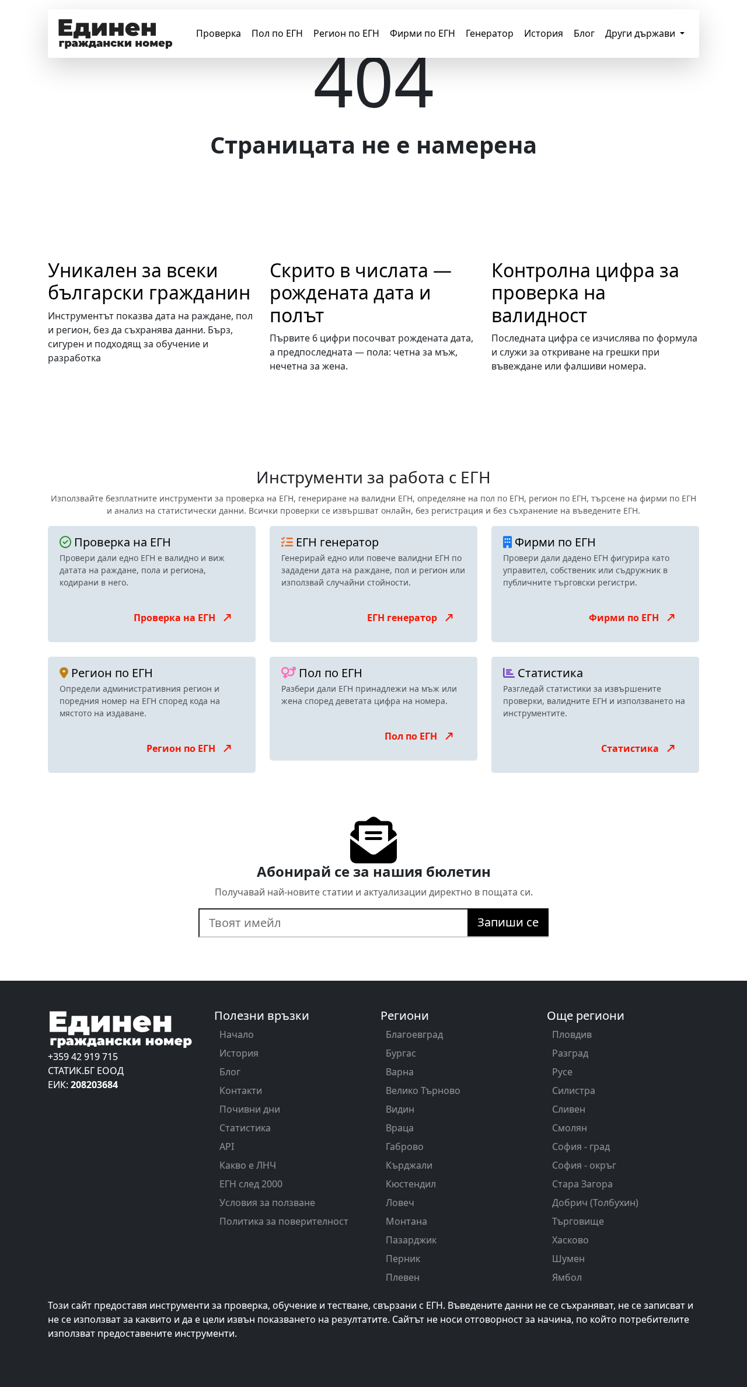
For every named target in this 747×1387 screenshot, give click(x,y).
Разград (570, 1053)
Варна (400, 1071)
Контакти (240, 1090)
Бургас (401, 1053)
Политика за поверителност (283, 1221)
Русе (562, 1071)
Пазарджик (411, 1239)
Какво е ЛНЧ (247, 1165)
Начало (236, 1034)
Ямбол (567, 1277)
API (226, 1146)
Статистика (631, 748)
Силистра (573, 1090)
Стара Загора (582, 1183)
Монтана (406, 1221)
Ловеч (400, 1202)
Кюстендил (411, 1183)
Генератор (490, 33)
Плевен (403, 1277)
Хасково (570, 1239)
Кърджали (409, 1165)
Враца (400, 1127)
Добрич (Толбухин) (595, 1202)
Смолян (569, 1127)
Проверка (218, 33)
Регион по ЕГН (346, 33)
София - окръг (584, 1165)
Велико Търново (423, 1090)
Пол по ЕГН (277, 33)
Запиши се (508, 922)
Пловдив (572, 1034)
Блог (584, 33)
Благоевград (414, 1034)
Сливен (568, 1109)
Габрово (405, 1146)
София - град (581, 1146)
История (543, 33)
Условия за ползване (267, 1202)
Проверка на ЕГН (176, 617)
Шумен (568, 1258)
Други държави (641, 33)
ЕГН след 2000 (250, 1183)
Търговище (578, 1221)
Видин (400, 1109)
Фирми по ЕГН (422, 33)
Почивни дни (249, 1109)
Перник (403, 1258)
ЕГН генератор (403, 617)
